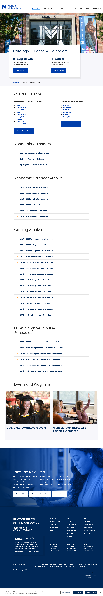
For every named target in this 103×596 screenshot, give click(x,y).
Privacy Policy (70, 566)
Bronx (86, 544)
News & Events (73, 4)
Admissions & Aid (49, 8)
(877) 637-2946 (71, 550)
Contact (52, 534)
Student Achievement (90, 534)
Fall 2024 (20, 119)
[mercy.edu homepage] (12, 6)
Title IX (37, 564)
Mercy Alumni (19, 551)
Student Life (63, 8)
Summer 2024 (21, 124)
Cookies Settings (66, 592)
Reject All (78, 592)
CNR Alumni (28, 551)
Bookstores (70, 527)
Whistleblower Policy (91, 564)
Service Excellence (89, 530)
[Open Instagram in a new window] (16, 570)
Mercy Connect (62, 4)
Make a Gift (37, 551)
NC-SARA (79, 564)
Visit (68, 518)
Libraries (69, 521)
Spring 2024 (21, 121)
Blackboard (53, 4)
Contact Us (97, 8)
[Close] (100, 592)
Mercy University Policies (66, 564)
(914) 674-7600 (54, 550)
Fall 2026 (20, 105)
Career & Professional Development (73, 535)
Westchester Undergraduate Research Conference (69, 429)
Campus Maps (88, 524)
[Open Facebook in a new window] (13, 570)
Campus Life (53, 524)
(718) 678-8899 (88, 550)
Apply (85, 518)
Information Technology (56, 566)
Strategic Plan (82, 566)
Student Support (76, 8)
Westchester (54, 544)
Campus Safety (71, 524)
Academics (36, 8)
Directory (87, 521)
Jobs (83, 4)
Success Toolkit (71, 530)
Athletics (46, 4)
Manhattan (70, 544)
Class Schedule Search (24, 131)
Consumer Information (49, 564)
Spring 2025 (21, 117)
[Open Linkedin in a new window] (26, 570)
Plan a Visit (20, 494)
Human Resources (40, 566)
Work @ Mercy (88, 527)
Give (79, 4)
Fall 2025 (20, 112)
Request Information (40, 494)
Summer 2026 (21, 108)
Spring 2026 (21, 110)
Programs (39, 4)
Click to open (37, 10)
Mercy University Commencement (26, 428)
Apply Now (59, 494)
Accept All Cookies (91, 592)
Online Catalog (20, 71)
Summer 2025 (21, 114)
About (88, 8)
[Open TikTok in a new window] (22, 570)
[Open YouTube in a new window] (19, 570)
